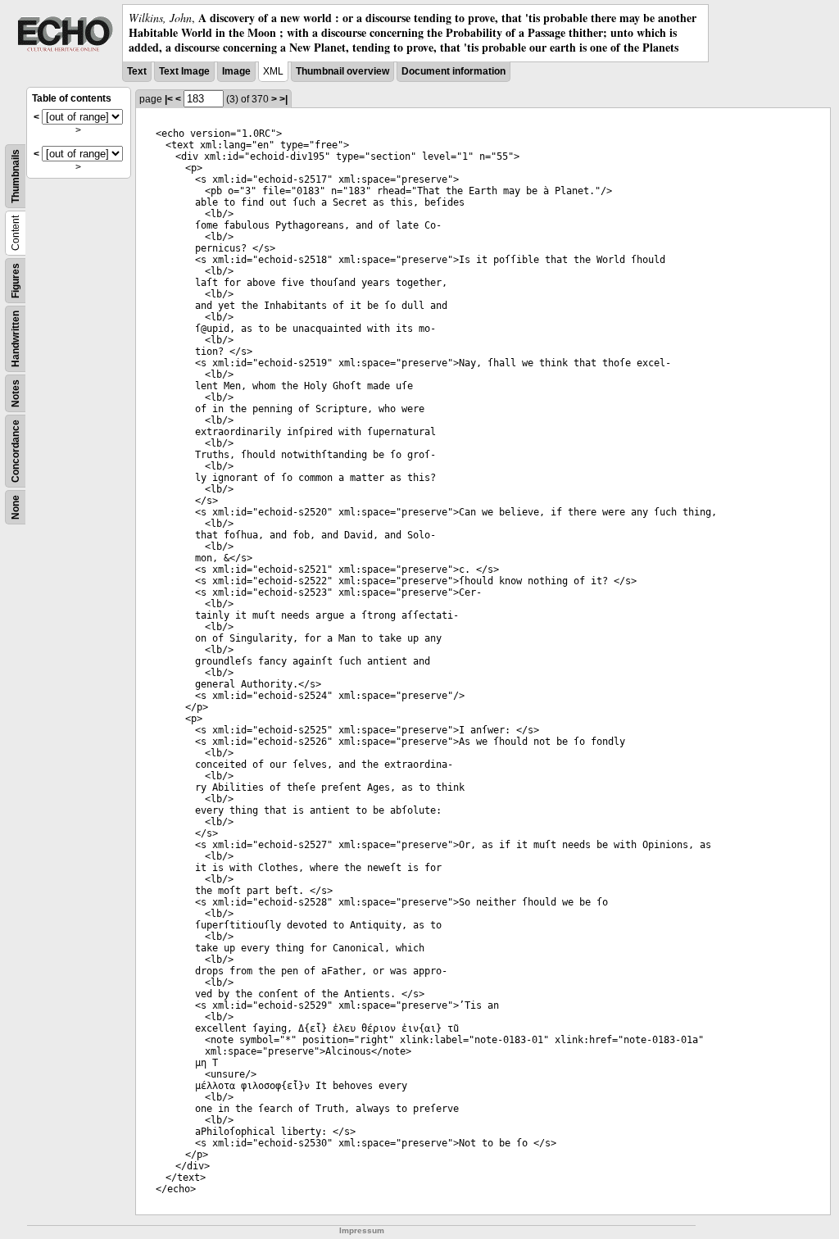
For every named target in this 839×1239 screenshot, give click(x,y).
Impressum (361, 1230)
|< (169, 99)
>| (283, 99)
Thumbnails (15, 176)
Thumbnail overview (342, 71)
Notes (15, 393)
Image (236, 71)
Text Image (184, 71)
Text (137, 71)
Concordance (15, 451)
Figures (15, 280)
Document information (453, 71)
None (15, 507)
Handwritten (15, 339)
